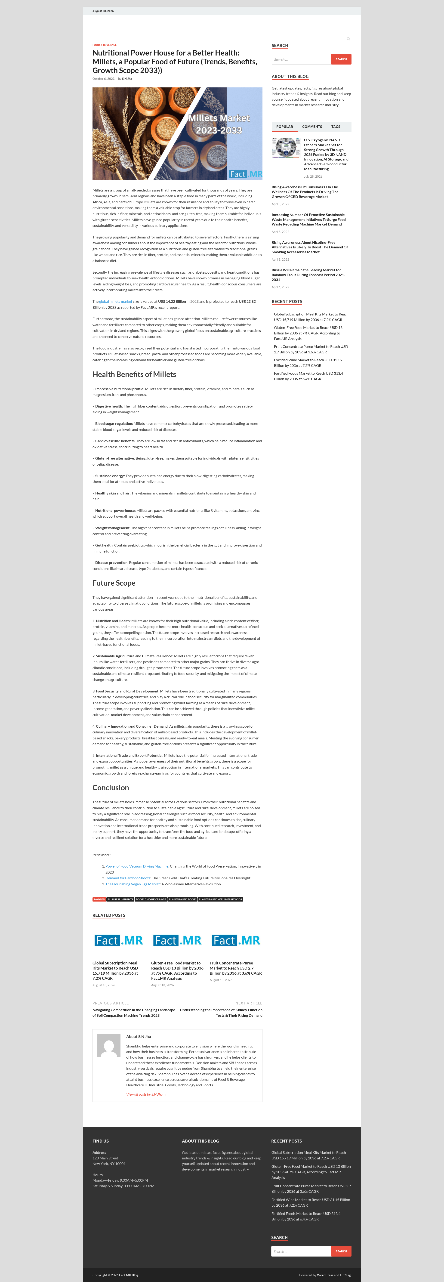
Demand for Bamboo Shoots (127, 878)
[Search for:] (312, 59)
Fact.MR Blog (128, 1275)
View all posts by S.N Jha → (146, 1094)
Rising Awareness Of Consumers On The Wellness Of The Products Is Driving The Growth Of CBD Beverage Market (305, 192)
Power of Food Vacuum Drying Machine (136, 866)
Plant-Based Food (182, 899)
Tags (335, 127)
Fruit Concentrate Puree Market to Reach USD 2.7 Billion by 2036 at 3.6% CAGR (236, 968)
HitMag (345, 1275)
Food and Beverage (151, 899)
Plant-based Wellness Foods (220, 899)
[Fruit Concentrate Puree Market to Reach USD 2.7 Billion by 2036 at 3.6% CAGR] (236, 957)
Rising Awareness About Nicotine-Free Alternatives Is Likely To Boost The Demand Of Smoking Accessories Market (310, 247)
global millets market (115, 301)
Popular (284, 127)
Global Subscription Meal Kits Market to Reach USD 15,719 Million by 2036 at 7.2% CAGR (115, 971)
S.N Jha (127, 78)
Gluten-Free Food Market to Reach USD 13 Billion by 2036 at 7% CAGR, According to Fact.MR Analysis (177, 971)
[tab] (285, 127)
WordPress (325, 1275)
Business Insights (120, 899)
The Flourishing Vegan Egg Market (132, 884)
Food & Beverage (104, 44)
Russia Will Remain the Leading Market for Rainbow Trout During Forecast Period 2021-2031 (308, 275)
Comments (312, 127)
